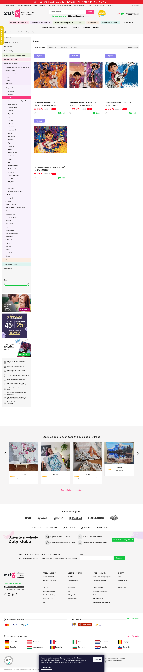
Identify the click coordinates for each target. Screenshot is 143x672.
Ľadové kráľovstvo (13, 175)
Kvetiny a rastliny (11, 204)
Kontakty (110, 5)
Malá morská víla (13, 165)
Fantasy (8, 249)
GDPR (69, 591)
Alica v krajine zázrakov (15, 191)
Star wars (11, 188)
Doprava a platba (99, 5)
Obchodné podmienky (74, 580)
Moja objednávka (79, 5)
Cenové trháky (8, 51)
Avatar (10, 133)
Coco (9, 98)
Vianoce (8, 256)
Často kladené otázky (49, 595)
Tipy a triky (46, 587)
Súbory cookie (72, 595)
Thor (9, 117)
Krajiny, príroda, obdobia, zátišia (15, 207)
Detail (62, 113)
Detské (8, 194)
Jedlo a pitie (9, 237)
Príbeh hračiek (12, 107)
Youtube (88, 528)
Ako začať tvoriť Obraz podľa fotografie (60, 5)
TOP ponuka (9, 83)
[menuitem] (19, 22)
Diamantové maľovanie (11, 64)
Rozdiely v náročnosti (49, 591)
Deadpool (11, 91)
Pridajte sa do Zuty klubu (122, 540)
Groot (9, 162)
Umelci (8, 243)
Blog (44, 602)
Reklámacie (71, 587)
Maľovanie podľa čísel (10, 59)
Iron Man (10, 120)
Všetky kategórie (98, 598)
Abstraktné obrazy (11, 217)
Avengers (11, 172)
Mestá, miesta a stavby (12, 211)
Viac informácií (132, 618)
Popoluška (11, 114)
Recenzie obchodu (123, 580)
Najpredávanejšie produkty (100, 591)
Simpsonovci (12, 130)
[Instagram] (9, 594)
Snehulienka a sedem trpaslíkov (18, 101)
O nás (89, 5)
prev (5, 453)
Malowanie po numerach (11, 42)
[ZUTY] (16, 575)
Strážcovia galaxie (13, 156)
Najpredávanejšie (11, 74)
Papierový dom (12, 143)
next (137, 453)
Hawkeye (11, 140)
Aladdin (10, 94)
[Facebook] (5, 594)
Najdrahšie (64, 47)
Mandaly (8, 246)
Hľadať (90, 12)
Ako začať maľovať (9, 5)
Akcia (94, 595)
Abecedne (74, 47)
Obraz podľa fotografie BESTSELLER (15, 55)
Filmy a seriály (10, 88)
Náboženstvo (10, 230)
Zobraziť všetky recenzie (71, 490)
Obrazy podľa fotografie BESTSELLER (17, 67)
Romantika (9, 220)
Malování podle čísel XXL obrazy (102, 602)
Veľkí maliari (9, 240)
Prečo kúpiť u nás (48, 598)
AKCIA (8, 80)
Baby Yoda (11, 182)
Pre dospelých (10, 198)
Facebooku (53, 528)
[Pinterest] (16, 594)
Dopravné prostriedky (12, 233)
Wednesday (11, 136)
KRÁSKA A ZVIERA (14, 178)
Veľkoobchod (122, 584)
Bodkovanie (7, 260)
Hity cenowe (8, 46)
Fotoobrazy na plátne (10, 264)
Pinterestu (104, 528)
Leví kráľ (10, 123)
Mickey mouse (12, 152)
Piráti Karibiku (12, 169)
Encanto (10, 110)
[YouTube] (12, 594)
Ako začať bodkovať (40, 5)
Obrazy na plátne (98, 587)
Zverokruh (9, 253)
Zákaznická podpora (77, 16)
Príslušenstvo (8, 268)
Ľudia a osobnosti (11, 214)
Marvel (10, 159)
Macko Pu (11, 146)
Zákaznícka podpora (15, 587)
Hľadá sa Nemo (12, 104)
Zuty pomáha (122, 587)
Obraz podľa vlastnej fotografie (102, 577)
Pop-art (8, 227)
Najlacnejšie (53, 47)
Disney (10, 149)
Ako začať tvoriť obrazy (24, 5)
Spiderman (11, 127)
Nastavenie (47, 667)
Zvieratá (8, 201)
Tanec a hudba (10, 224)
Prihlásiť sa (119, 558)
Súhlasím (97, 659)
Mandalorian (11, 185)
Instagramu (71, 528)
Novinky (8, 77)
